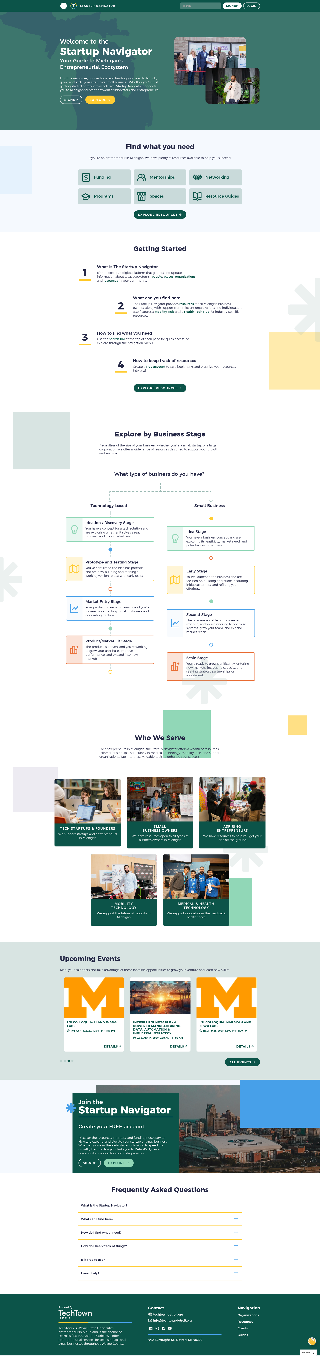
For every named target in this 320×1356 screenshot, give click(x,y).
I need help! (90, 1273)
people (157, 276)
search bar (117, 339)
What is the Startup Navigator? (104, 1205)
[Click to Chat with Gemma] (312, 1341)
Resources (245, 1321)
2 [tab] (65, 1061)
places (169, 276)
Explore (98, 100)
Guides (243, 1335)
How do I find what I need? (101, 1232)
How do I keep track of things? (104, 1246)
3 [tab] (69, 1061)
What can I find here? (97, 1219)
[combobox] (308, 1353)
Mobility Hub (164, 311)
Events (243, 1328)
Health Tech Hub (197, 311)
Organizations (248, 1315)
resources (111, 280)
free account (155, 366)
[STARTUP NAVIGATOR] (73, 5)
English (306, 1352)
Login (251, 5)
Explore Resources (158, 214)
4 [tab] (72, 1061)
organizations (185, 276)
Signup (232, 5)
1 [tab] (61, 1061)
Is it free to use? (93, 1259)
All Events (240, 1062)
